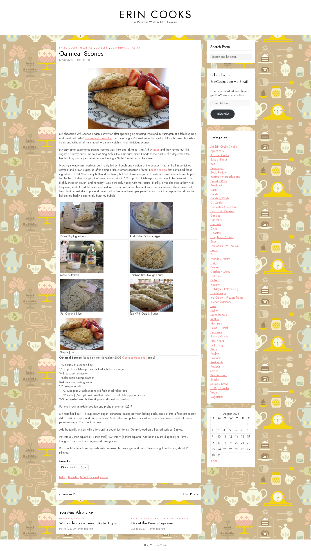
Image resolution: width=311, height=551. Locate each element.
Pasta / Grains (219, 336)
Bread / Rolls (218, 181)
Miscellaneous (218, 315)
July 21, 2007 (66, 59)
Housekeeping (219, 293)
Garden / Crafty (220, 272)
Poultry (214, 354)
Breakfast (87, 47)
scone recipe (159, 170)
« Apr (213, 461)
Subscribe (222, 114)
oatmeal (94, 477)
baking (63, 477)
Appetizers (217, 151)
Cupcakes (167, 518)
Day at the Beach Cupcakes (152, 523)
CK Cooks (216, 203)
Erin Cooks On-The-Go (224, 246)
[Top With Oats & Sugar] (151, 295)
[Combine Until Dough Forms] (151, 257)
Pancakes (216, 332)
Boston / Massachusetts (225, 177)
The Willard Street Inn (98, 138)
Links (213, 306)
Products (215, 358)
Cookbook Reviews (222, 211)
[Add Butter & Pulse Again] (151, 218)
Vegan (214, 392)
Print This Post (83, 59)
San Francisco (218, 375)
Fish (212, 254)
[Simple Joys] (81, 334)
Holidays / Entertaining (224, 289)
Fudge (214, 263)
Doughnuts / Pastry (125, 47)
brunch (84, 477)
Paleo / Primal (219, 328)
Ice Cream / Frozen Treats (226, 298)
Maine (214, 310)
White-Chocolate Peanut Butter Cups (87, 523)
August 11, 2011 (139, 529)
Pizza (213, 349)
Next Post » (190, 494)
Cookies (215, 216)
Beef (213, 164)
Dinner (214, 229)
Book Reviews (219, 172)
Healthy (215, 285)
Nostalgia (216, 323)
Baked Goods (68, 47)
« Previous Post (68, 494)
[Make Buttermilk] (81, 257)
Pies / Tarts (217, 341)
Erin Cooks (155, 14)
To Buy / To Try (219, 388)
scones (104, 477)
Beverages (217, 168)
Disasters (216, 233)
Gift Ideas (216, 276)
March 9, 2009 (67, 529)
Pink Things (217, 345)
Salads (214, 371)
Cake (155, 518)
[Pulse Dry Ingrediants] (81, 218)
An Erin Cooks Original (224, 147)
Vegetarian (217, 397)
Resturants (216, 362)
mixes (156, 150)
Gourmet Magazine (134, 358)
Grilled (214, 280)
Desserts (102, 47)
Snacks (79, 518)
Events (214, 250)
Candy (214, 194)
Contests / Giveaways (223, 207)
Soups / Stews (219, 384)
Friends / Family (220, 259)
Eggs (213, 241)
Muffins (214, 319)
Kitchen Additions (220, 302)
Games (214, 267)
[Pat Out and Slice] (81, 295)
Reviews (215, 367)
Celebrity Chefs (219, 198)
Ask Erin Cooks (219, 155)
